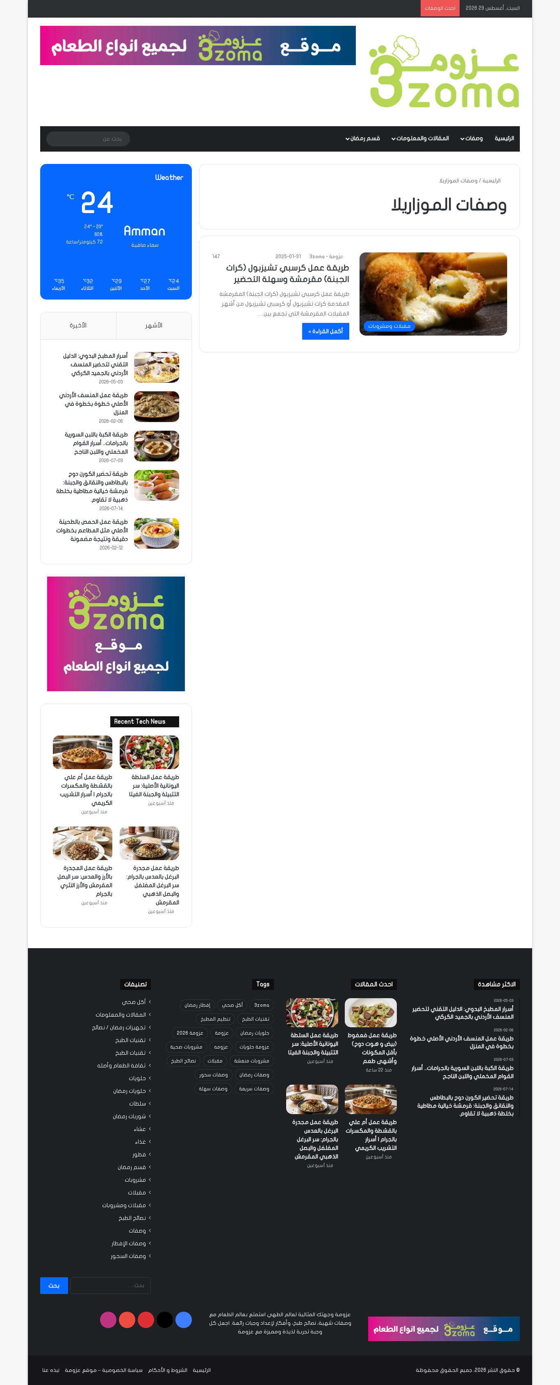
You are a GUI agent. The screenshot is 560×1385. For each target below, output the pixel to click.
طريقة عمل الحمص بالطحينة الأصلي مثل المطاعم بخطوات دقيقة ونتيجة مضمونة (92, 530)
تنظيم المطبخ (215, 1019)
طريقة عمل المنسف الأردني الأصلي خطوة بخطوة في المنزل (93, 404)
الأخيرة (78, 325)
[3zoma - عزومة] (444, 72)
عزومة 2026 (190, 1033)
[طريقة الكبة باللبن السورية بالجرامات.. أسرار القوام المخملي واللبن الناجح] (156, 446)
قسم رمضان (365, 138)
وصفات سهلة (213, 1088)
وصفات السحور (128, 1256)
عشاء (140, 1129)
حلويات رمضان (254, 1033)
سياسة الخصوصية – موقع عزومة (104, 1370)
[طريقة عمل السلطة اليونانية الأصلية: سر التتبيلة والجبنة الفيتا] (149, 752)
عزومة (222, 1033)
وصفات (474, 138)
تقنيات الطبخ (255, 1019)
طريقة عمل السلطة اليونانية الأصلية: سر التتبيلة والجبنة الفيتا (154, 785)
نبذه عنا (50, 1370)
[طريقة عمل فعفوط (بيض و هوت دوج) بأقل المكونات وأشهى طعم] (371, 1013)
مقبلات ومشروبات (124, 1205)
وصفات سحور (213, 1074)
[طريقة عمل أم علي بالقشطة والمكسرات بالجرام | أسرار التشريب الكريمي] (82, 752)
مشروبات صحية (186, 1046)
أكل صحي (232, 1005)
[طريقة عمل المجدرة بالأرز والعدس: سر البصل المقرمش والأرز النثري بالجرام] (82, 843)
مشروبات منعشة (251, 1060)
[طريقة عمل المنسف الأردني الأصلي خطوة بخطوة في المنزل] (156, 406)
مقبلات (215, 1060)
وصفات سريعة (254, 1088)
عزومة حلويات (254, 1046)
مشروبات (135, 1180)
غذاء (140, 1142)
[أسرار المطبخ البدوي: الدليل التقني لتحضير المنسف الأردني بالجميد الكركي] (156, 367)
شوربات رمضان (129, 1116)
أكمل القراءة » (325, 331)
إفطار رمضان (197, 1005)
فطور (139, 1155)
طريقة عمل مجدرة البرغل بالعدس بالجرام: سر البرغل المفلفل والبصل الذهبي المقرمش (152, 885)
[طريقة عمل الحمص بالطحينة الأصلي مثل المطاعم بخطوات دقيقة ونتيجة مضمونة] (156, 533)
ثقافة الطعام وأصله (121, 1066)
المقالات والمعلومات (422, 138)
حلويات (137, 1078)
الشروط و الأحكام (167, 1370)
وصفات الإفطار (129, 1243)
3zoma (261, 1005)
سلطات (137, 1104)
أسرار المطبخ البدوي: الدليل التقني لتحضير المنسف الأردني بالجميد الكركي (95, 364)
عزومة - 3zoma (326, 256)
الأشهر (154, 325)
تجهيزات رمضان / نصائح (119, 1028)
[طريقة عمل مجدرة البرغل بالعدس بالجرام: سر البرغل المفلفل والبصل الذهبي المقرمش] (149, 843)
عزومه (221, 1046)
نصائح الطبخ (183, 1060)
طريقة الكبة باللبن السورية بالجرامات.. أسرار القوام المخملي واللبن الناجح (96, 443)
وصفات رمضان (254, 1074)
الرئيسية (504, 138)
